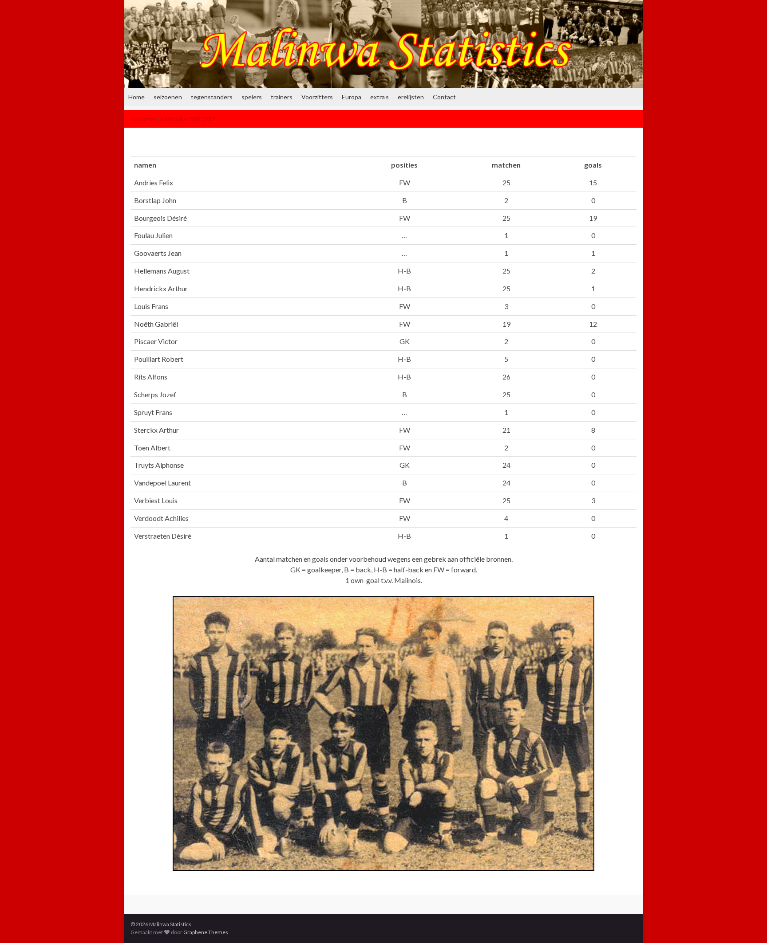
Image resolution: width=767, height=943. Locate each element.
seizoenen (168, 97)
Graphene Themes (205, 932)
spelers (251, 97)
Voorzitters (317, 97)
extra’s (379, 97)
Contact (444, 97)
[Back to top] (747, 923)
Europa (351, 97)
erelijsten (411, 97)
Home (136, 97)
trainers (282, 97)
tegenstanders (212, 97)
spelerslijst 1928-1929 (187, 118)
